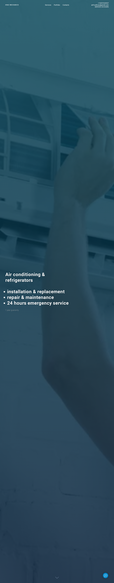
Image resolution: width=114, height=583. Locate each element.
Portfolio (57, 5)
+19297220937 (103, 3)
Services (48, 5)
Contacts (66, 5)
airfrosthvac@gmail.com (100, 5)
